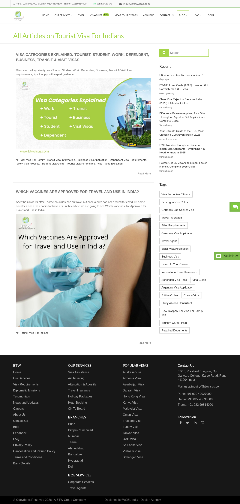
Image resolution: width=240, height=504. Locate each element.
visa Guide (99, 15)
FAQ (16, 439)
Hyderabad (75, 460)
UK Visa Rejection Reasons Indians (180, 75)
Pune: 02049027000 (26, 3)
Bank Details (21, 463)
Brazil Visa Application (174, 248)
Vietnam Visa (132, 451)
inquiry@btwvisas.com (136, 3)
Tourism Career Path (174, 322)
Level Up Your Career (174, 264)
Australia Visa (132, 372)
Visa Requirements (126, 15)
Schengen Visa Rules (174, 202)
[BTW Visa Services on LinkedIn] (195, 423)
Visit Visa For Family (32, 159)
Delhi (71, 466)
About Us (148, 15)
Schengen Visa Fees (174, 279)
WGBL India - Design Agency (141, 499)
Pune (71, 424)
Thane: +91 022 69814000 (195, 404)
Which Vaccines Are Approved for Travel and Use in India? (77, 192)
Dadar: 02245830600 (50, 3)
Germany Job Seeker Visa (177, 209)
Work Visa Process (28, 163)
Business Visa (170, 256)
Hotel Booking (77, 402)
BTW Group (64, 499)
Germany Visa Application (177, 233)
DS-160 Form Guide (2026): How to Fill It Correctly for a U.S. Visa (183, 87)
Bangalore (75, 454)
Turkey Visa (131, 426)
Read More (144, 173)
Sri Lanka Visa (132, 445)
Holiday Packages (80, 396)
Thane (72, 442)
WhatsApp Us (104, 3)
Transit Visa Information (61, 159)
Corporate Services (81, 482)
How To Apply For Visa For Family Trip (182, 312)
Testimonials (21, 396)
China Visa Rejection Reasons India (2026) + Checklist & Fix (180, 101)
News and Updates (26, 402)
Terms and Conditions (27, 457)
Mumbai (73, 436)
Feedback (19, 433)
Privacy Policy (22, 445)
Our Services (62, 15)
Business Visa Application (92, 159)
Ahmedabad (76, 448)
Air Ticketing (76, 378)
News (196, 15)
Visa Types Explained (110, 163)
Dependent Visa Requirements (128, 159)
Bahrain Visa (131, 390)
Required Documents (174, 330)
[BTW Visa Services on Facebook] (180, 423)
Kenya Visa (130, 402)
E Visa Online (169, 295)
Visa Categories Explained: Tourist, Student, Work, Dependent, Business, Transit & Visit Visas (82, 57)
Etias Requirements (173, 225)
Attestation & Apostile (82, 384)
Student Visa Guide (53, 163)
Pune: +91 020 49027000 (195, 393)
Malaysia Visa (132, 408)
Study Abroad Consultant (176, 303)
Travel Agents (77, 488)
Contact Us (166, 15)
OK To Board (76, 408)
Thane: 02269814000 (75, 3)
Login (210, 15)
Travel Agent (169, 241)
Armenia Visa (132, 378)
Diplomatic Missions (26, 390)
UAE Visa (129, 439)
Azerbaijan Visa (133, 384)
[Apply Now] (218, 256)
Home (45, 15)
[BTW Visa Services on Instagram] (202, 423)
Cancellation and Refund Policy (34, 451)
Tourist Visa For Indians (81, 163)
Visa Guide (199, 279)
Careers (18, 408)
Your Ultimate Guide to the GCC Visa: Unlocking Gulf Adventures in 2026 (181, 132)
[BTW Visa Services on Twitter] (187, 423)
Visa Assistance (78, 372)
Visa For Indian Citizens (175, 194)
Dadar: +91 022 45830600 (195, 399)
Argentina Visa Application (177, 287)
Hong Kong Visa (134, 396)
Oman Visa (130, 414)
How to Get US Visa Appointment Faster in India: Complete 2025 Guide (183, 164)
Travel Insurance (171, 217)
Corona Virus (192, 295)
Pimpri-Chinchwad (80, 430)
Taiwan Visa (131, 433)
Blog (182, 15)
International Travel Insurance (179, 272)
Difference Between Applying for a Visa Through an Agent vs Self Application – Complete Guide (182, 117)
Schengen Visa (133, 457)
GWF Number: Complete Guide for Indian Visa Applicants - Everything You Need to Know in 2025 (182, 148)
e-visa (81, 15)
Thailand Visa (132, 420)
